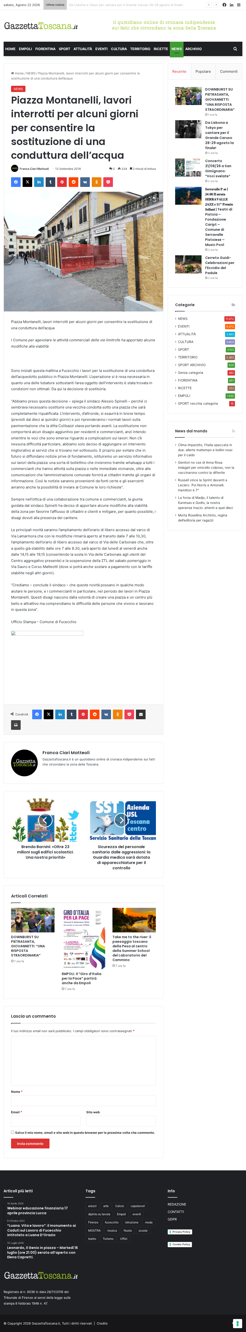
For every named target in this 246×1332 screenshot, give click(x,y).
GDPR (172, 1219)
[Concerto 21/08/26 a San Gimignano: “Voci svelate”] (188, 167)
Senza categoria (190, 373)
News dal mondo (191, 431)
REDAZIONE (177, 1204)
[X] (27, 182)
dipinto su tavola (99, 1214)
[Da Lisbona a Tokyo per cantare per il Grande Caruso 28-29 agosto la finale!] (188, 129)
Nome (17, 1092)
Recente (179, 71)
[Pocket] (108, 182)
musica (112, 1230)
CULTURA (119, 49)
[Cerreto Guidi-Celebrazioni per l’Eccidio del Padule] (188, 264)
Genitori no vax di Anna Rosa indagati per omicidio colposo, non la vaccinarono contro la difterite (206, 468)
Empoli (121, 1214)
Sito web (93, 1112)
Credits (102, 1323)
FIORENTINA (45, 49)
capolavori (138, 1206)
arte (106, 1206)
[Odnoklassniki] (96, 182)
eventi (137, 1214)
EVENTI (101, 49)
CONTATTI (176, 1212)
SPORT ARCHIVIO (192, 365)
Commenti (229, 71)
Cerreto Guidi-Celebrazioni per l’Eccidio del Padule (219, 265)
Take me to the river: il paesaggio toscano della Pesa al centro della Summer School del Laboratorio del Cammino (131, 948)
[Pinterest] (62, 182)
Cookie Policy (181, 1244)
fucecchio (111, 1222)
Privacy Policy (181, 1231)
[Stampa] (16, 725)
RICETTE (161, 49)
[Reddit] (73, 182)
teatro (92, 1238)
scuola (143, 1230)
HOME (10, 49)
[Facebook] (16, 182)
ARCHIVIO (193, 49)
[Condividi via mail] (141, 714)
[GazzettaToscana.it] (41, 26)
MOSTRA (94, 1230)
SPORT (64, 49)
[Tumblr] (50, 182)
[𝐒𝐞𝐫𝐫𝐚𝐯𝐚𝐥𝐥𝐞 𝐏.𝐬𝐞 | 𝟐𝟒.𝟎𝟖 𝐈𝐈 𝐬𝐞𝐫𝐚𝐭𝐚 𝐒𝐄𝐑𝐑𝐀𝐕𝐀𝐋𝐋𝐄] (188, 196)
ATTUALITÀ (83, 49)
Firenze (93, 1222)
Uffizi (123, 1238)
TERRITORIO (140, 49)
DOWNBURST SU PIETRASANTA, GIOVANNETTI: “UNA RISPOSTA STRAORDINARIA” (28, 946)
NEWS (177, 49)
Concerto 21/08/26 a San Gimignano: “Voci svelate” (107, 5)
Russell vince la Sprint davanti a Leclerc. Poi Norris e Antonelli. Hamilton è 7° (202, 485)
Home (19, 73)
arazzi (92, 1206)
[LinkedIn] (39, 182)
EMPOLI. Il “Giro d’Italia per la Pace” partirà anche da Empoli (81, 978)
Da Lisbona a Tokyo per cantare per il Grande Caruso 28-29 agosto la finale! (219, 135)
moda (149, 1222)
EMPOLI (25, 49)
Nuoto (128, 1230)
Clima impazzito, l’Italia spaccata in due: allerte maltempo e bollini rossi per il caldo (205, 450)
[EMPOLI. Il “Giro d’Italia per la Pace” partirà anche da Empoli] (83, 938)
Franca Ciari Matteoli (34, 169)
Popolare (203, 71)
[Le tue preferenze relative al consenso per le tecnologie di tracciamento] (237, 1323)
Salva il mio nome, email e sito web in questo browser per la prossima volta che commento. (85, 1132)
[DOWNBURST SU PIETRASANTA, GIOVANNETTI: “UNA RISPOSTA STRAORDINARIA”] (33, 920)
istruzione (131, 1222)
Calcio (119, 1206)
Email (16, 1112)
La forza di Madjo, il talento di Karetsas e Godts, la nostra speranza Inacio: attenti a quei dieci (205, 503)
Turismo (108, 1238)
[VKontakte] (85, 182)
